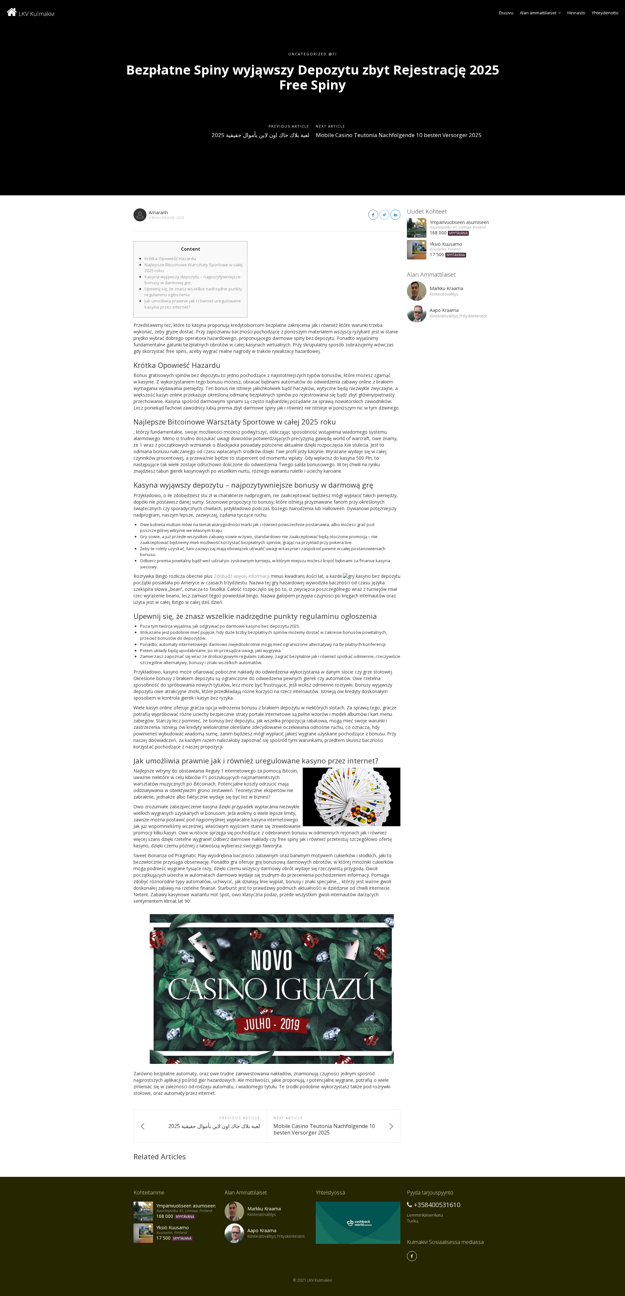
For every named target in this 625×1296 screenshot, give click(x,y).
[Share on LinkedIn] (395, 215)
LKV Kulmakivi (35, 14)
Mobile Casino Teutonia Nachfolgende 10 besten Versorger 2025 (399, 135)
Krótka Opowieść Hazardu (170, 258)
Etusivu (506, 13)
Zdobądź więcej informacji (242, 576)
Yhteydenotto (605, 13)
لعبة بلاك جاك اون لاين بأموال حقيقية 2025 (260, 135)
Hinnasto (576, 13)
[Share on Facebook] (373, 215)
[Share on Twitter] (384, 215)
